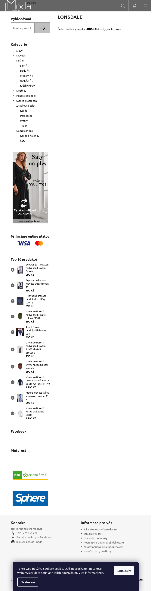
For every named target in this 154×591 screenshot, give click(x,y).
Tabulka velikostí (93, 533)
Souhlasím (124, 571)
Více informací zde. (91, 572)
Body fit (24, 70)
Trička (23, 125)
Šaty (22, 140)
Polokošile (26, 115)
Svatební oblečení (27, 100)
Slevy (19, 50)
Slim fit (24, 65)
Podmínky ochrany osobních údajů (104, 542)
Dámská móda (24, 130)
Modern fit (26, 75)
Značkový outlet (25, 105)
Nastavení (27, 582)
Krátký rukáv (27, 85)
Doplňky (21, 90)
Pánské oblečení (26, 95)
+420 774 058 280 (27, 533)
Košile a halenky (29, 135)
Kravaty (20, 55)
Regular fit (26, 80)
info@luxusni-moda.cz (29, 528)
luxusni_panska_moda (29, 541)
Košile (20, 60)
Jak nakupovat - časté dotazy (100, 529)
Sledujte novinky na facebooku (34, 537)
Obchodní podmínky (95, 538)
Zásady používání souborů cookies (103, 546)
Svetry (24, 120)
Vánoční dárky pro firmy (97, 551)
